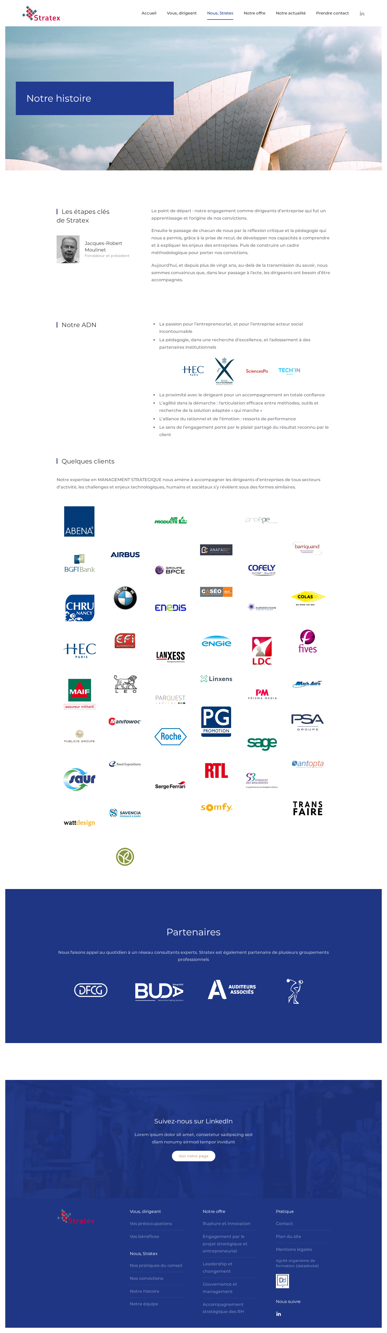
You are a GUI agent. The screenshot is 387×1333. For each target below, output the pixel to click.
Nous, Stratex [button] (220, 13)
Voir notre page (194, 1156)
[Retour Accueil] (41, 13)
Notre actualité (291, 13)
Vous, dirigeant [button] (182, 13)
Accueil (149, 13)
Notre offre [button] (254, 13)
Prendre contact (332, 13)
